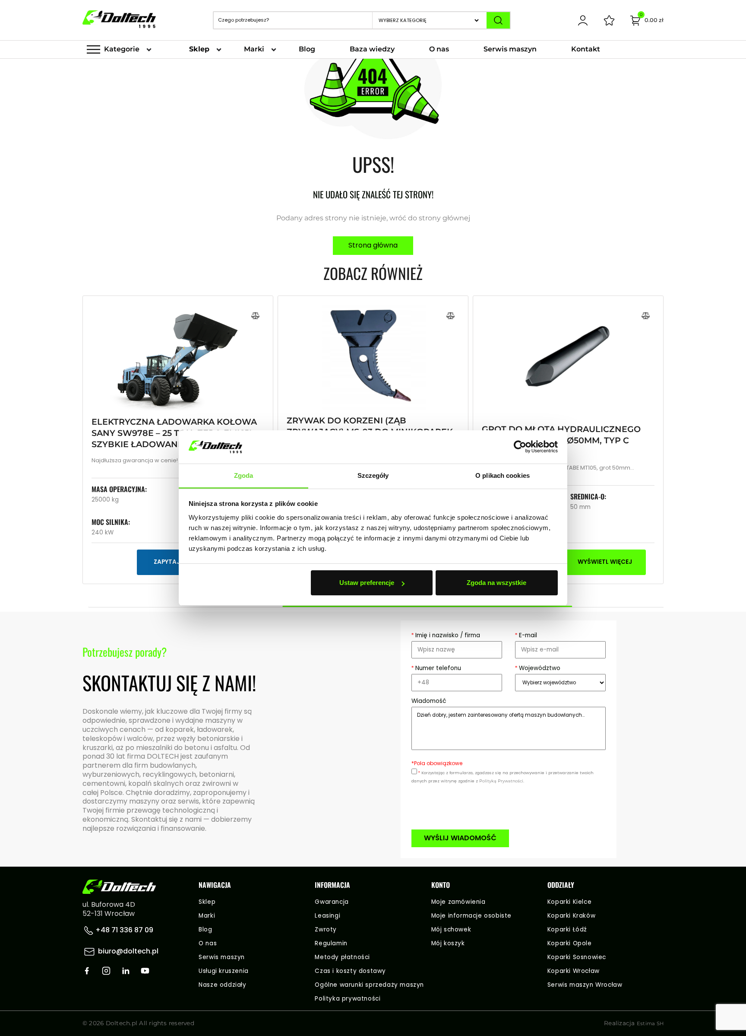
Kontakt (585, 49)
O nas (439, 49)
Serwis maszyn (510, 49)
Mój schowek (451, 929)
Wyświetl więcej (605, 562)
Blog (307, 49)
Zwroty (326, 929)
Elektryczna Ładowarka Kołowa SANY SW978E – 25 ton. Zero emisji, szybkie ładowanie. (174, 432)
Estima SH (650, 1023)
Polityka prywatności (347, 999)
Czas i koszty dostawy (350, 971)
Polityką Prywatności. (501, 781)
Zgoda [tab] (243, 475)
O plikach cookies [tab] (502, 475)
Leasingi (327, 916)
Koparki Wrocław (573, 971)
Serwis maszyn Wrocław (585, 985)
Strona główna (373, 245)
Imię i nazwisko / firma (445, 635)
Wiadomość (428, 701)
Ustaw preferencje (366, 582)
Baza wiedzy (372, 49)
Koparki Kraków (571, 916)
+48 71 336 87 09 (123, 930)
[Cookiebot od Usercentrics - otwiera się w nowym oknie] (520, 447)
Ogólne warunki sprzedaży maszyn (369, 985)
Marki (254, 49)
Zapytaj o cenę (178, 562)
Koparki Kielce (569, 902)
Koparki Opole (569, 943)
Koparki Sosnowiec (576, 957)
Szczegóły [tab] (373, 475)
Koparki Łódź (567, 929)
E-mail (526, 635)
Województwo (537, 668)
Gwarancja (331, 902)
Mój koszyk (448, 943)
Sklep (199, 49)
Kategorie (121, 49)
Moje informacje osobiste (471, 916)
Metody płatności (342, 957)
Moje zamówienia (458, 902)
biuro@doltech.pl (128, 951)
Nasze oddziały (222, 985)
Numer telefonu (436, 668)
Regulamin (331, 943)
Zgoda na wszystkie (496, 582)
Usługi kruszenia (224, 971)
